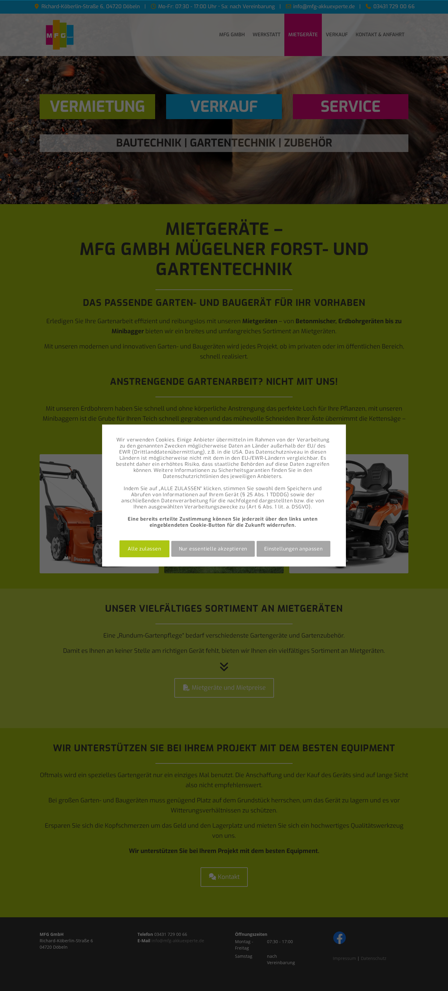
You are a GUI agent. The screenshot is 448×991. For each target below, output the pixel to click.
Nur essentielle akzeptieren (213, 549)
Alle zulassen (144, 549)
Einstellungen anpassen (293, 549)
